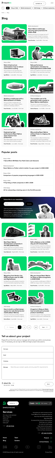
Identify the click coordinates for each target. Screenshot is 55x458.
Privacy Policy (48, 452)
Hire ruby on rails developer (9, 415)
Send (48, 384)
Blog (4, 440)
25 (36, 327)
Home (3, 12)
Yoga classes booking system (45, 426)
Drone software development (45, 430)
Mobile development (26, 8)
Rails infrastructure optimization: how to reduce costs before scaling (13, 66)
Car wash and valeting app (45, 424)
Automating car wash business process (42, 412)
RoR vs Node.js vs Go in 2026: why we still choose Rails (40, 243)
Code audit (5, 422)
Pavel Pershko (31, 40)
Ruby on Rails (14, 8)
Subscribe (29, 204)
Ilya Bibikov (6, 75)
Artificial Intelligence (35, 95)
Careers (17, 440)
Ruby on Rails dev (7, 417)
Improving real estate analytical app (43, 416)
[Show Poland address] (51, 438)
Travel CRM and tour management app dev (41, 414)
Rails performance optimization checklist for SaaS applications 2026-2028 (40, 66)
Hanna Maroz (7, 319)
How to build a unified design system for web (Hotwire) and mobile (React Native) (14, 311)
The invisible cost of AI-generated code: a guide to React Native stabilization (39, 100)
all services (10, 426)
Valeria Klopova (34, 108)
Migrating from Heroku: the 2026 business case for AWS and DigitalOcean (13, 277)
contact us (39, 3)
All (7, 8)
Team (16, 438)
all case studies (46, 433)
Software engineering (35, 129)
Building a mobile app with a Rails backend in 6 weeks (13, 99)
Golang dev (5, 418)
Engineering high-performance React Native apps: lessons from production (13, 134)
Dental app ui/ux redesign (45, 422)
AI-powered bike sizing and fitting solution (41, 420)
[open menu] (52, 3)
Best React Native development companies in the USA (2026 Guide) (13, 243)
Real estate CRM (48, 418)
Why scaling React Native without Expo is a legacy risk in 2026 (40, 133)
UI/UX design (6, 420)
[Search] (3, 8)
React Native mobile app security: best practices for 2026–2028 (37, 30)
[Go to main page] (7, 2)
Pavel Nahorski (7, 252)
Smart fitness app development (44, 428)
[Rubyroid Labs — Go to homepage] (4, 403)
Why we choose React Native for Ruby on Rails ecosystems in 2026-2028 (40, 277)
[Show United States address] (51, 442)
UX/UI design (37, 8)
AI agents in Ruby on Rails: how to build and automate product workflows (39, 311)
